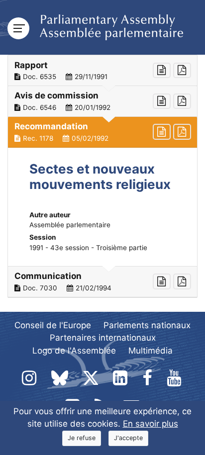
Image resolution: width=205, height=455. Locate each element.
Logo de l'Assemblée (74, 351)
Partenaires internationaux (103, 338)
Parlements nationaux (147, 325)
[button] (102, 70)
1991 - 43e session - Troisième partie (88, 248)
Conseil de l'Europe (52, 325)
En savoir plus (150, 424)
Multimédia (150, 351)
